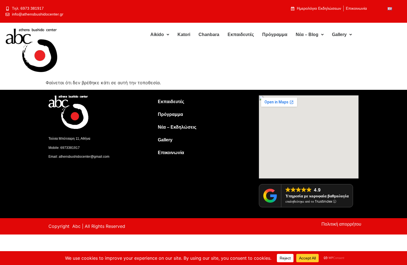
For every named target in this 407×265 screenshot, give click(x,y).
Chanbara (209, 34)
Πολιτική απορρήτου (341, 224)
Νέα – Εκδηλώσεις (177, 127)
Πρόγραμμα (274, 34)
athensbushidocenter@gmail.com (84, 157)
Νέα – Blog (307, 34)
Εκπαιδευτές (241, 34)
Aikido (157, 34)
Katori (183, 34)
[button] (159, 34)
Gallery (339, 34)
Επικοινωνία (171, 152)
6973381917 (70, 148)
